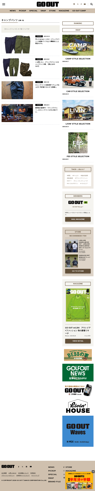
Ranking (87, 8)
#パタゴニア (84, 183)
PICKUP (22, 11)
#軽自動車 (70, 178)
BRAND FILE (54, 482)
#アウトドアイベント (81, 178)
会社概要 (4, 473)
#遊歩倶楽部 (84, 175)
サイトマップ (35, 475)
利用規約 (33, 473)
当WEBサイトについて (23, 475)
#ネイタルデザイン (72, 183)
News (13, 11)
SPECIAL (33, 11)
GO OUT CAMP (79, 11)
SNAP (43, 11)
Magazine (64, 11)
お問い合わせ (12, 473)
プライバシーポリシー (7, 475)
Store (52, 11)
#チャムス (75, 175)
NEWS (51, 467)
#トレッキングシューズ (81, 181)
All (5, 8)
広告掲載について (23, 473)
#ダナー (69, 181)
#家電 (68, 175)
